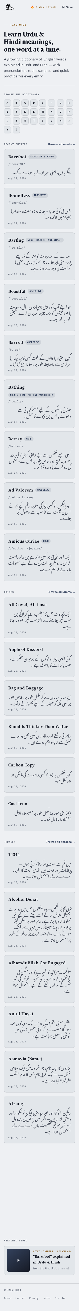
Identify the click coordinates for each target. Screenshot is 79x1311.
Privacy (34, 1298)
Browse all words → (61, 144)
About (8, 1298)
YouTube (60, 1298)
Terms (46, 1298)
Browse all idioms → (61, 592)
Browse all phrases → (60, 841)
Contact (20, 1298)
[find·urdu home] (10, 7)
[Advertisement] (39, 1191)
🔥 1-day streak (43, 7)
